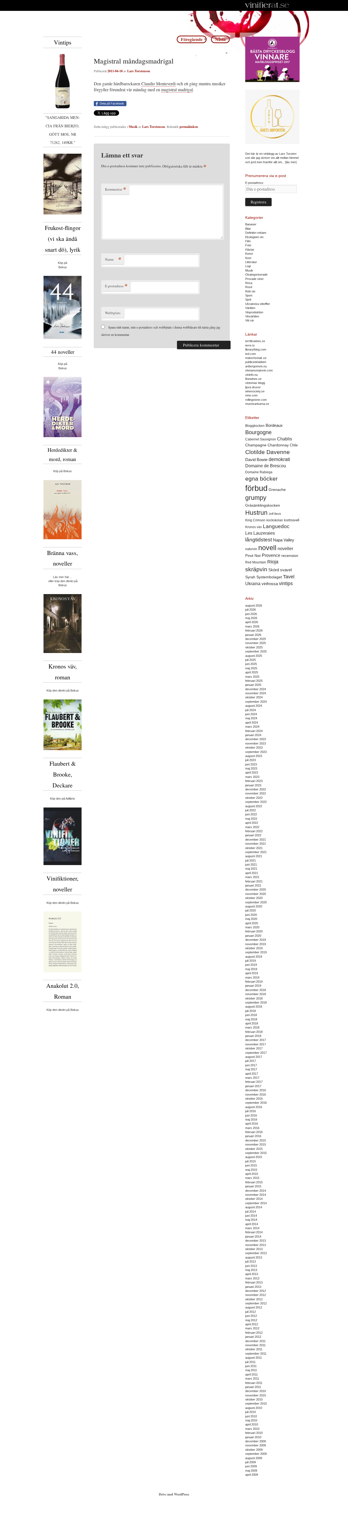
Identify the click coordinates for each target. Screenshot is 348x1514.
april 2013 (251, 1274)
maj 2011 (251, 1370)
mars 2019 (252, 977)
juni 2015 (251, 1165)
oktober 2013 (254, 1249)
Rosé (248, 287)
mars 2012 (252, 1328)
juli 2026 (250, 609)
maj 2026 (251, 618)
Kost (248, 258)
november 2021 (255, 843)
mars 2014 (252, 1228)
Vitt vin (249, 320)
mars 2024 (252, 726)
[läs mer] (291, 162)
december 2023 (255, 739)
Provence (271, 555)
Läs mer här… (62, 577)
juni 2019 (251, 964)
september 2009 (256, 1453)
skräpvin (256, 569)
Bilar (248, 228)
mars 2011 (252, 1378)
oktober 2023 (254, 747)
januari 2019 (253, 985)
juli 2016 (250, 1111)
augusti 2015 (253, 1157)
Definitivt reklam (255, 232)
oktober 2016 (254, 1098)
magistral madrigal (177, 89)
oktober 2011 (253, 1349)
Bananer (250, 224)
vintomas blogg (255, 382)
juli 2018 (250, 1011)
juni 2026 (251, 614)
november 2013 (255, 1245)
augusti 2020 (253, 906)
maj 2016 (251, 1119)
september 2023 (256, 751)
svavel (286, 570)
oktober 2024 (254, 697)
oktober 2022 (254, 797)
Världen (250, 308)
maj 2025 (251, 668)
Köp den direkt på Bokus (62, 690)
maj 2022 (251, 818)
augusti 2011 (253, 1357)
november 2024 (255, 693)
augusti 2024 (253, 705)
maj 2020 (251, 918)
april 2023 (251, 772)
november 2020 (255, 893)
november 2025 (255, 643)
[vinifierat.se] (267, 5)
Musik (133, 126)
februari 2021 (254, 881)
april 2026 (251, 622)
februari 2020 (254, 931)
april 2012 (251, 1324)
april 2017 (251, 1073)
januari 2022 (253, 835)
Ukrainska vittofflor (257, 303)
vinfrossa (270, 584)
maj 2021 (251, 868)
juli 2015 (250, 1161)
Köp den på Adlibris (62, 798)
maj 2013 (251, 1270)
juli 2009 (250, 1462)
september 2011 (255, 1353)
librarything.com (255, 349)
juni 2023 (251, 764)
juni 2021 (251, 864)
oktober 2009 (254, 1449)
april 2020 (251, 923)
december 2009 (255, 1441)
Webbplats (112, 312)
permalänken (188, 126)
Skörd (273, 570)
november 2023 (255, 743)
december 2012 (255, 1290)
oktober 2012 (254, 1299)
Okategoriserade (256, 274)
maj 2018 (251, 1019)
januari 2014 (253, 1236)
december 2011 (255, 1341)
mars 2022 (252, 827)
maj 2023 (251, 768)
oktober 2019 (254, 948)
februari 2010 (254, 1432)
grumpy (255, 497)
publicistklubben (255, 362)
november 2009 (255, 1445)
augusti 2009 (253, 1458)
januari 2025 (253, 684)
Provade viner (254, 278)
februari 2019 (254, 981)
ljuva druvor (253, 387)
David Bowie (256, 459)
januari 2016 (253, 1136)
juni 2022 (251, 814)
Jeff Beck (275, 513)
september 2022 (256, 801)
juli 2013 (250, 1261)
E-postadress (116, 285)
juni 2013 (251, 1265)
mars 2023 (252, 776)
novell (267, 547)
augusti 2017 (253, 1056)
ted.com (250, 353)
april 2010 (251, 1424)
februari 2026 (254, 630)
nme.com (251, 395)
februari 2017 (254, 1081)
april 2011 (251, 1374)
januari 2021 (253, 885)
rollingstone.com (256, 399)
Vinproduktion (254, 312)
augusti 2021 (253, 856)
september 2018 (256, 1002)
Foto (248, 245)
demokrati (279, 459)
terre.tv (250, 345)
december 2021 (255, 839)
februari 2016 (254, 1132)
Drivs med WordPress (174, 1494)
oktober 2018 (254, 998)
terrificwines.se (255, 341)
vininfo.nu (251, 374)
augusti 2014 (253, 1207)
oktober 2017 (254, 1048)
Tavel (288, 576)
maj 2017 (251, 1069)
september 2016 (256, 1102)
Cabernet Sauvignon (260, 439)
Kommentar (115, 189)
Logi (248, 266)
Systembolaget (269, 577)
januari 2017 (253, 1086)
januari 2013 (253, 1286)
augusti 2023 (253, 756)
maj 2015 (251, 1169)
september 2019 (256, 952)
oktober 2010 (254, 1399)
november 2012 (255, 1295)
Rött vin (250, 291)
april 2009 (251, 1474)
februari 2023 (254, 781)
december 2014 (255, 1190)
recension (289, 555)
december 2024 (255, 689)
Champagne (255, 445)
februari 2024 (254, 731)
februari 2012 (254, 1332)
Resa (248, 283)
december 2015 (255, 1140)
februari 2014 (254, 1232)
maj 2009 (251, 1470)
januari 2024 (253, 735)
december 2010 (255, 1391)
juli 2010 (250, 1412)
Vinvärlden (252, 316)
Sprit (248, 299)
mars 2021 (252, 877)
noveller (285, 548)
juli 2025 (250, 659)
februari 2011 (253, 1382)
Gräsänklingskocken (262, 505)
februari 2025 (254, 680)
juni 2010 (251, 1416)
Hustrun (256, 512)
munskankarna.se (257, 403)
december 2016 (255, 1090)
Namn (113, 259)
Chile (294, 445)
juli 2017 (250, 1060)
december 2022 (255, 789)
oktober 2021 (254, 848)
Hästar (249, 249)
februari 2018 (254, 1031)
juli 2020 (250, 910)
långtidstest (258, 539)
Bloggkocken (255, 425)
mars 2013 (252, 1278)
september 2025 (256, 651)
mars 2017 (252, 1077)
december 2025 (255, 639)
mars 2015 (252, 1177)
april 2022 (251, 822)
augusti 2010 (253, 1407)
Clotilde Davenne (267, 452)
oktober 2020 (254, 898)
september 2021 (256, 852)
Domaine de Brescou (265, 465)
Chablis (284, 439)
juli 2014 (250, 1211)
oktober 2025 (254, 647)
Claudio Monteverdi (158, 83)
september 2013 (256, 1253)
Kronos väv (253, 527)
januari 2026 (253, 634)
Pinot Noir (253, 556)
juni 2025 (251, 663)
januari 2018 (253, 1035)
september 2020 (256, 902)
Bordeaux (274, 425)
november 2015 (255, 1144)
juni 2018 (251, 1015)
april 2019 (251, 973)
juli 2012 (250, 1311)
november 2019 (255, 944)
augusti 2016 (253, 1107)
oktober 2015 (254, 1148)
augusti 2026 (253, 605)
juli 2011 (250, 1362)
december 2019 (255, 939)
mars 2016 (252, 1128)
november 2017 (255, 1044)
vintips (286, 583)
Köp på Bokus (62, 471)
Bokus (62, 267)
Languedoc (276, 526)
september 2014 (256, 1203)
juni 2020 (251, 914)
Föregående (192, 39)
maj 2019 (251, 969)
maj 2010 (251, 1420)
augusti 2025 (253, 655)
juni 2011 (251, 1366)
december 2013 (255, 1240)
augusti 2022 (253, 806)
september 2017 (256, 1052)
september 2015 (256, 1153)
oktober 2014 (254, 1198)
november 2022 (255, 793)
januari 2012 (253, 1336)
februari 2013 (254, 1282)
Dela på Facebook (112, 103)
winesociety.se (255, 391)
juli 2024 (250, 710)
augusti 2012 (253, 1307)
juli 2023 (250, 760)
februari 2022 (254, 831)
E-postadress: (254, 182)
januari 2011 (253, 1387)
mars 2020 (252, 927)
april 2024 (251, 722)
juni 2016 (251, 1115)
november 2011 (255, 1345)
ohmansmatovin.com (259, 370)
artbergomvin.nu (256, 366)
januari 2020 (253, 935)
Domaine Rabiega (258, 472)
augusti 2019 (253, 956)
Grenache (277, 489)
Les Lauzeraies (260, 533)
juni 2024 (251, 714)
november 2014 (255, 1194)
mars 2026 (252, 626)
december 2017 (255, 1040)
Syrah (250, 577)
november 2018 (255, 994)
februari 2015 (254, 1182)
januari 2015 (253, 1186)
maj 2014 (251, 1219)
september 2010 (256, 1403)
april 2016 (251, 1123)
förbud (256, 488)
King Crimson (255, 520)
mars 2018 (252, 1027)
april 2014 (251, 1224)
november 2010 (255, 1395)
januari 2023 (253, 785)
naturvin (251, 549)
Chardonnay (278, 445)
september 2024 (256, 701)
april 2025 (251, 672)
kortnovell (291, 520)
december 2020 (255, 889)
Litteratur (251, 262)
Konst (249, 253)
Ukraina (252, 583)
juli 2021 (250, 860)
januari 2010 (253, 1437)
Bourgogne (258, 432)
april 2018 (251, 1023)
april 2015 (251, 1173)
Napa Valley (283, 540)
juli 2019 (250, 960)
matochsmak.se (255, 357)
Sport (248, 295)
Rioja (272, 561)
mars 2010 (252, 1428)
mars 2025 (252, 676)
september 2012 (256, 1303)
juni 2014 (251, 1215)
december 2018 (255, 990)
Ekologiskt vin (254, 237)
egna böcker (261, 478)
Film (248, 241)
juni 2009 (251, 1466)
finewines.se (253, 378)
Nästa (220, 39)
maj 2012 (251, 1320)
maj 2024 (251, 718)
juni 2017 (251, 1065)
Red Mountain (255, 562)
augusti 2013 (253, 1257)
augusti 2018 (253, 1006)
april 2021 (251, 873)
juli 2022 (250, 810)
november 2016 (255, 1094)
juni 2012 (251, 1315)
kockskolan (274, 520)
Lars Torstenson (138, 71)
